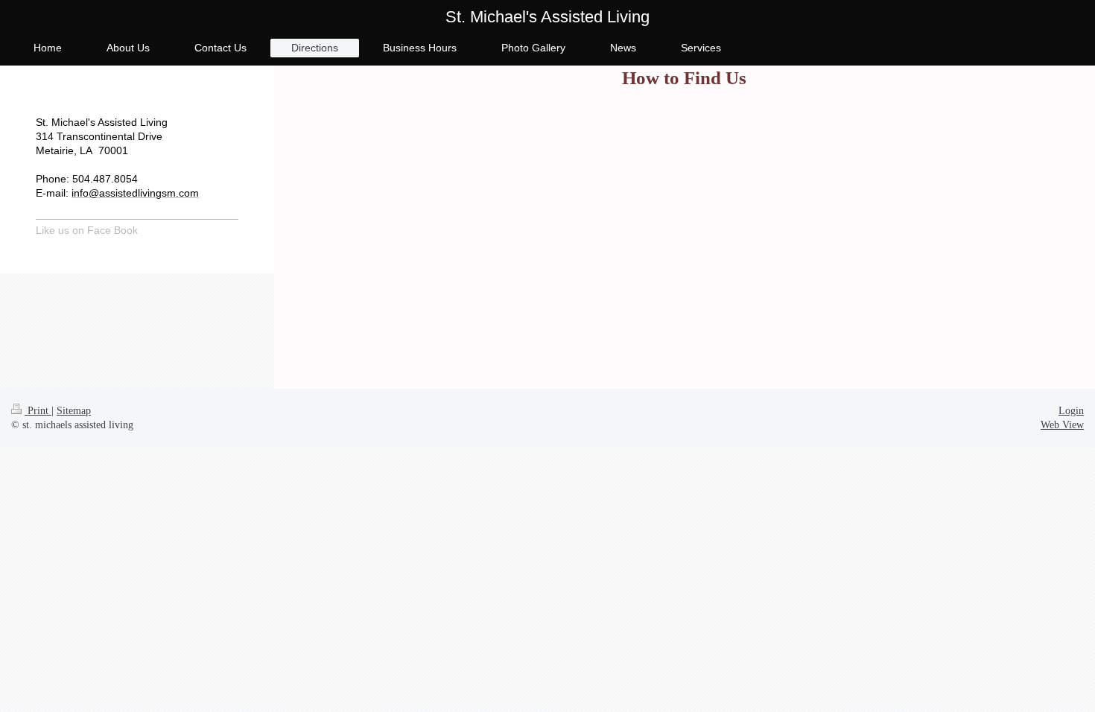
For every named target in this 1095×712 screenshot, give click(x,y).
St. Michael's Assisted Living (547, 16)
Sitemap (74, 410)
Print (38, 410)
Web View (1062, 424)
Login (1071, 410)
